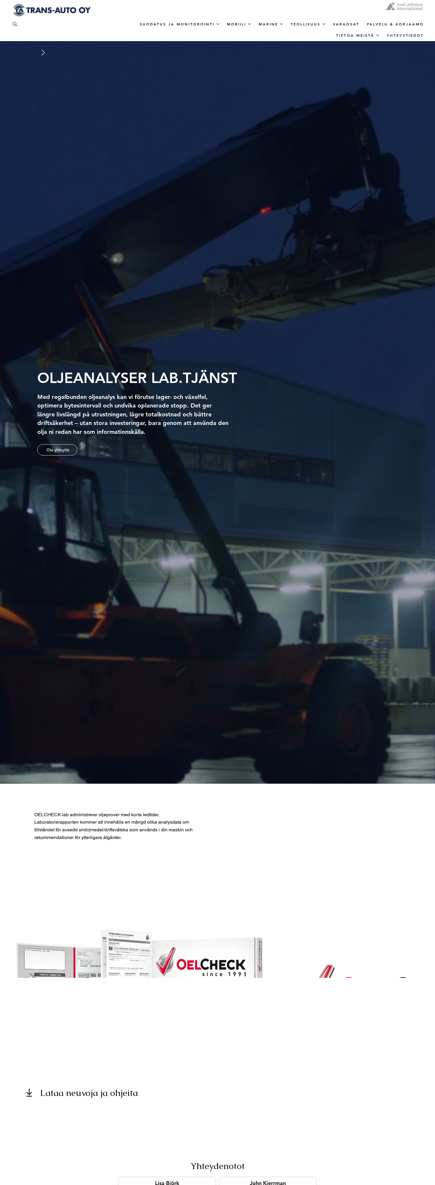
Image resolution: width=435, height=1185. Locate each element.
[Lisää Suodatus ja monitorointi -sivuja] (217, 23)
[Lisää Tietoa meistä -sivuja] (377, 35)
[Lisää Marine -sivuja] (281, 23)
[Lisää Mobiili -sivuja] (249, 23)
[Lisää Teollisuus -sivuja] (323, 23)
